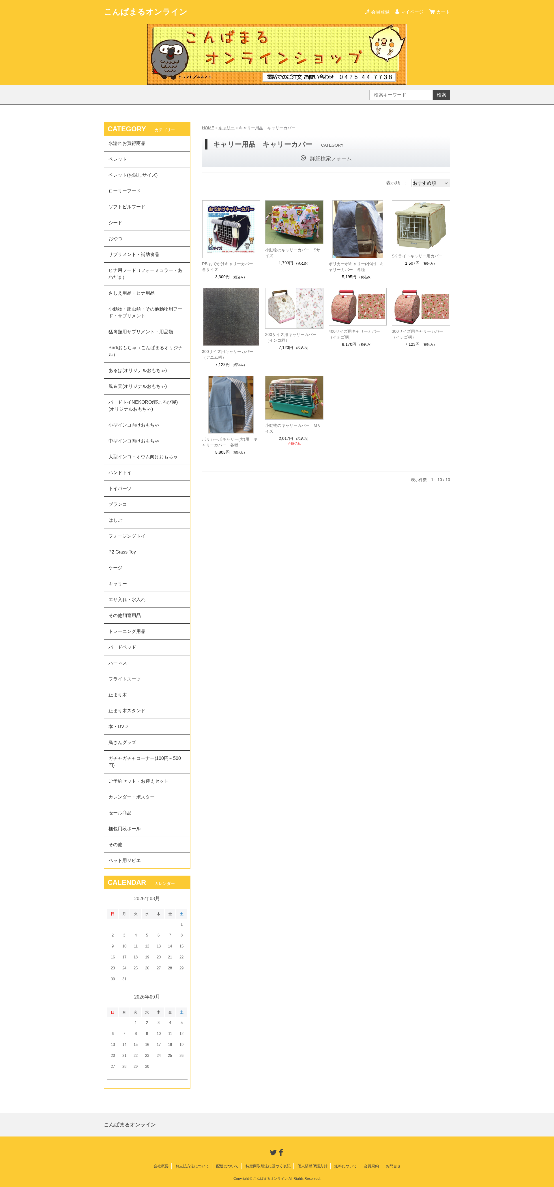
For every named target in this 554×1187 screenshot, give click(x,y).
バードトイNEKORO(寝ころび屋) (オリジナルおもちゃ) (145, 406)
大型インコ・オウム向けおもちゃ (143, 456)
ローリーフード (124, 190)
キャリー (226, 128)
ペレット (117, 159)
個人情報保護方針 (312, 1166)
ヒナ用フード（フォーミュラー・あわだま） (145, 274)
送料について (345, 1166)
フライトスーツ (124, 678)
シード (115, 222)
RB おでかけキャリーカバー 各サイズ (229, 266)
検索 (441, 94)
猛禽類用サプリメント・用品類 (140, 331)
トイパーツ (120, 488)
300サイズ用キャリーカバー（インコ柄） (291, 337)
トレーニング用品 (126, 631)
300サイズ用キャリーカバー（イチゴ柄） (417, 334)
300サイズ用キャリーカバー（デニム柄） (227, 354)
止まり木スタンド (126, 710)
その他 (115, 844)
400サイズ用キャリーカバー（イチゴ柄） (354, 334)
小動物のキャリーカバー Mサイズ (293, 428)
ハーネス (117, 663)
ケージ (115, 567)
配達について (227, 1166)
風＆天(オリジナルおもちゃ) (137, 386)
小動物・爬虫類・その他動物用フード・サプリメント (145, 312)
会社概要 (161, 1166)
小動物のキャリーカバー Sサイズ (292, 253)
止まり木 (117, 694)
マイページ (412, 12)
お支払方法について (192, 1166)
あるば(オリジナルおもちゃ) (137, 370)
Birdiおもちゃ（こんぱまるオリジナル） (145, 351)
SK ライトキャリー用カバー (417, 256)
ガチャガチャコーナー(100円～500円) (144, 762)
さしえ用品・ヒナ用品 (131, 293)
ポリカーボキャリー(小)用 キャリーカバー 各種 (356, 266)
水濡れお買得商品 (126, 143)
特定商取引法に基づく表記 (268, 1166)
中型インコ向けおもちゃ (133, 440)
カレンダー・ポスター (131, 797)
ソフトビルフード (126, 206)
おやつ (115, 238)
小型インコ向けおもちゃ (133, 425)
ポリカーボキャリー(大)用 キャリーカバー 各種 (229, 442)
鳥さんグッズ (122, 742)
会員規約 (371, 1166)
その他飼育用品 (124, 615)
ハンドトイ (120, 472)
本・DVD (118, 726)
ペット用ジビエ (124, 860)
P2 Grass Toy (122, 551)
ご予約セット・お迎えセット (138, 781)
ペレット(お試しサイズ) (133, 175)
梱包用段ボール (124, 828)
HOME (208, 128)
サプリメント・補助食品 (133, 254)
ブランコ (117, 504)
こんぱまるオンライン (146, 11)
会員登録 (380, 12)
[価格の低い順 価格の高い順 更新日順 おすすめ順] (430, 183)
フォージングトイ (126, 536)
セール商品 (120, 812)
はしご (115, 520)
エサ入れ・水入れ (126, 599)
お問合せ (393, 1166)
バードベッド (122, 647)
